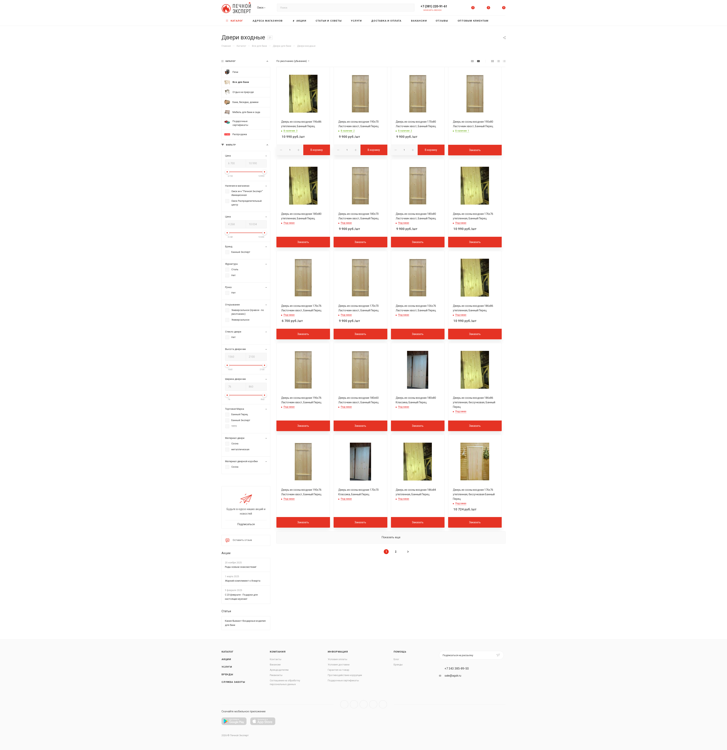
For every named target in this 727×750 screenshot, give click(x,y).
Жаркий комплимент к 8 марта (242, 580)
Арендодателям (279, 669)
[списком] (498, 61)
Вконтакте (344, 704)
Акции (226, 553)
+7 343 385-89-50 (457, 668)
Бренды (227, 674)
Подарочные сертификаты (343, 680)
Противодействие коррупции (345, 675)
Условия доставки (338, 664)
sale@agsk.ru (453, 675)
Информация (338, 651)
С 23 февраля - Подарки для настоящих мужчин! (241, 596)
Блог (396, 659)
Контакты (275, 659)
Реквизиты (276, 675)
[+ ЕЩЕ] (499, 21)
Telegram (354, 704)
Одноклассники (373, 704)
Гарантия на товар (338, 669)
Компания (277, 651)
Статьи (226, 611)
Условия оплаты (337, 659)
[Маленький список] (472, 61)
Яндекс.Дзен (383, 704)
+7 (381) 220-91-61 (433, 6)
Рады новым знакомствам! (240, 566)
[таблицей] (504, 61)
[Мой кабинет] (457, 8)
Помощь (400, 651)
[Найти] (409, 8)
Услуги (227, 666)
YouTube (364, 704)
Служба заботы (233, 682)
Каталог (227, 651)
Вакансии (275, 664)
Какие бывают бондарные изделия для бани (245, 622)
